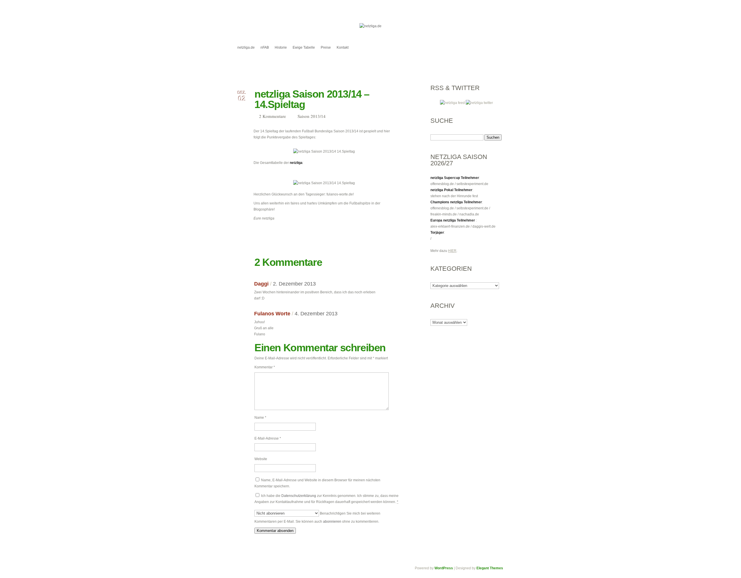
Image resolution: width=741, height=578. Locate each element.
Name (260, 418)
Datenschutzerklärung (298, 496)
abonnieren (332, 522)
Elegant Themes (489, 568)
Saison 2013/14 (312, 116)
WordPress (443, 568)
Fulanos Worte (272, 314)
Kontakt (343, 47)
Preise (326, 47)
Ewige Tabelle (304, 47)
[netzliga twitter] (479, 103)
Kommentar (264, 367)
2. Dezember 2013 (294, 284)
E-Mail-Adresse (267, 438)
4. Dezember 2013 (316, 314)
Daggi (261, 284)
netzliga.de (246, 47)
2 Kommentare (272, 116)
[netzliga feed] (453, 103)
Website (260, 459)
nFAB (265, 47)
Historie (281, 47)
